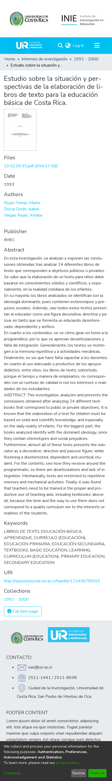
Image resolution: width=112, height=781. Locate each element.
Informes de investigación (44, 59)
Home (9, 59)
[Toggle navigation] (97, 46)
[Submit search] (60, 45)
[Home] (29, 45)
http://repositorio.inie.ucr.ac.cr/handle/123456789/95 (52, 581)
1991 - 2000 (86, 59)
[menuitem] (68, 45)
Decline (78, 773)
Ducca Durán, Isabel (21, 209)
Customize (12, 773)
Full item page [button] (24, 611)
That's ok (97, 773)
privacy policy (67, 762)
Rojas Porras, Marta (22, 203)
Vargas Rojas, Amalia (23, 215)
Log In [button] (78, 45)
